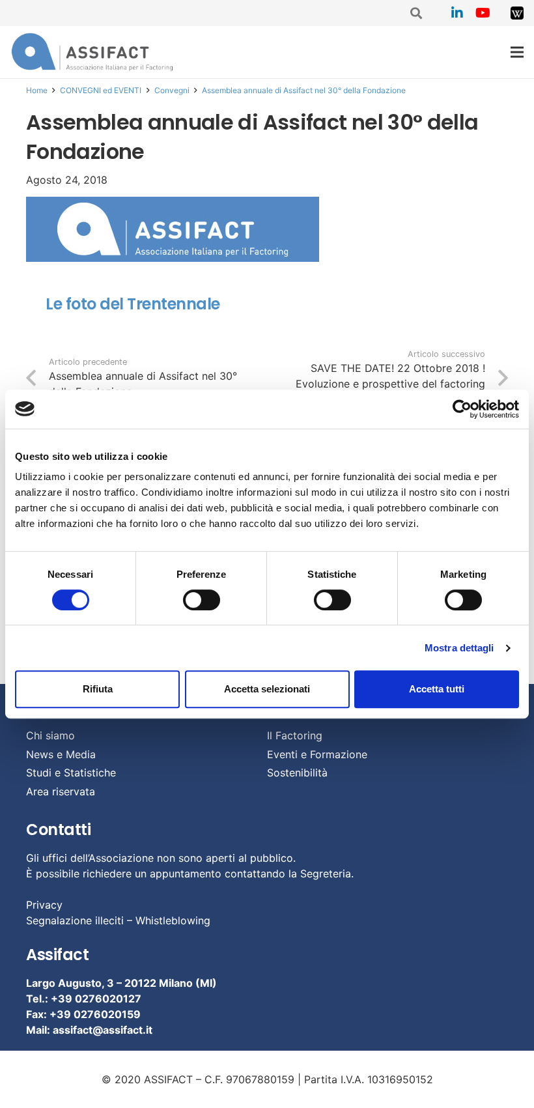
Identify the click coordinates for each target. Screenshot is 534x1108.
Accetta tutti (436, 688)
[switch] (201, 600)
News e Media (61, 754)
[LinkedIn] (457, 13)
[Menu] (517, 52)
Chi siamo (50, 735)
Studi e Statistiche (71, 772)
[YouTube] (483, 13)
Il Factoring (294, 735)
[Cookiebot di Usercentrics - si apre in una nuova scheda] (462, 409)
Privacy (44, 904)
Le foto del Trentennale (133, 304)
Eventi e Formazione (317, 754)
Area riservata (60, 791)
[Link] (517, 13)
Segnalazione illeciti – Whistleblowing (118, 920)
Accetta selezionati (267, 688)
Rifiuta (98, 688)
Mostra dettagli (459, 647)
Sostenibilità (297, 772)
